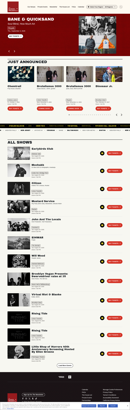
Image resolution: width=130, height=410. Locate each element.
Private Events (42, 7)
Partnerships (86, 400)
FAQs (74, 7)
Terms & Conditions (109, 395)
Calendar (81, 7)
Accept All (113, 405)
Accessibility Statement (111, 398)
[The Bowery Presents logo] (13, 7)
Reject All (102, 405)
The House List (64, 7)
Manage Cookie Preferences (88, 405)
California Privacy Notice (111, 400)
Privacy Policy (107, 392)
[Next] (14, 51)
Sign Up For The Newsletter (33, 394)
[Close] (127, 405)
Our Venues (31, 7)
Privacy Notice (10, 408)
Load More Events (65, 365)
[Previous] (9, 51)
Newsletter (53, 7)
